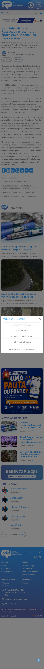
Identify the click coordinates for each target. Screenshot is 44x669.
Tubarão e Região (22, 342)
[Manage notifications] (38, 660)
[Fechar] (40, 319)
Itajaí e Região (22, 330)
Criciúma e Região (22, 325)
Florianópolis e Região (22, 336)
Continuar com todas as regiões (21, 349)
